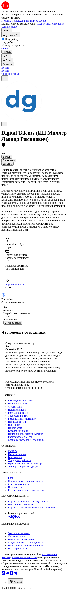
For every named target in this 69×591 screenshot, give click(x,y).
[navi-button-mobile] (4, 78)
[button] (5, 67)
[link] (7, 60)
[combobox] (15, 581)
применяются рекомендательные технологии (29, 556)
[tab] (8, 160)
